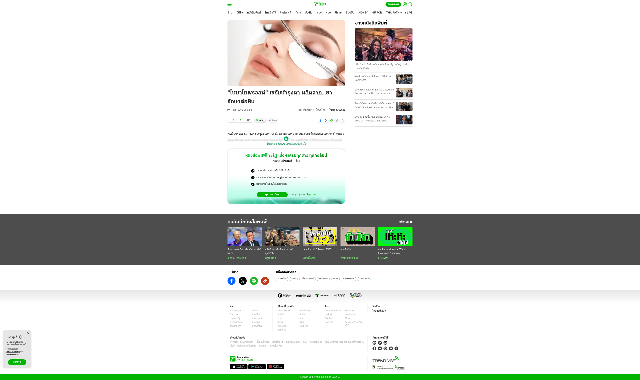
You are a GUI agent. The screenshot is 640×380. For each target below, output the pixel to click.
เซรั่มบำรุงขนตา (307, 279)
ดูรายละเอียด (272, 194)
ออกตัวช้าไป (346, 249)
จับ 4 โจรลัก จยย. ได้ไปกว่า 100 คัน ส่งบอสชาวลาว (373, 78)
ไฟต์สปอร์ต (350, 314)
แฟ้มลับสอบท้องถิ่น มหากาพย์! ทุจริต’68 (279, 251)
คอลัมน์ (281, 314)
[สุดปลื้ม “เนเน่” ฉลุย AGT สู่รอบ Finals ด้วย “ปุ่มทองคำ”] (395, 236)
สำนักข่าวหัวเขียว (349, 258)
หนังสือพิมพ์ (305, 110)
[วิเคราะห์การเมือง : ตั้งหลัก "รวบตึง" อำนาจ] (245, 236)
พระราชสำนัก (236, 311)
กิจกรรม (234, 342)
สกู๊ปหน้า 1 (270, 258)
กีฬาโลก (328, 318)
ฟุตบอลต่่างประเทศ (333, 311)
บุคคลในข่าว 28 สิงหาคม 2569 (317, 249)
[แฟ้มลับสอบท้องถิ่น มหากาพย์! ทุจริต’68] (282, 236)
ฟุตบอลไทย (350, 311)
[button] (320, 120)
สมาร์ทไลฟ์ (282, 279)
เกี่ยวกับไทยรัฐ (262, 342)
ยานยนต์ (256, 322)
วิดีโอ (302, 322)
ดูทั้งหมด (404, 222)
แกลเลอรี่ (329, 322)
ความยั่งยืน (257, 326)
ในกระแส (234, 314)
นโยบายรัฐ (235, 318)
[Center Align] (28, 333)
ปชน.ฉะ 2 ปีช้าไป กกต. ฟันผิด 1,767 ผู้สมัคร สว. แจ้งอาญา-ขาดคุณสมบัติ (372, 119)
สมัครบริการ (393, 4)
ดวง (280, 318)
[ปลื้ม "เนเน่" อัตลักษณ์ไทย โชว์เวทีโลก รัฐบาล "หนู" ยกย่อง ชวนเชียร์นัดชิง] (383, 44)
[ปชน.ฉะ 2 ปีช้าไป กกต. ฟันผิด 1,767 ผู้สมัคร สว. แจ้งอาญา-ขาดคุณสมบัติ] (404, 119)
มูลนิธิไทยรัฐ (277, 342)
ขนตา (294, 279)
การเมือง (256, 314)
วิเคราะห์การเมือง (237, 258)
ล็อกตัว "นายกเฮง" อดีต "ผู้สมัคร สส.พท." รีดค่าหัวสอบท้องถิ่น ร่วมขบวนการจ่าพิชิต (374, 105)
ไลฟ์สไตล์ (321, 110)
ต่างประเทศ (257, 318)
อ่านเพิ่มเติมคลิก (13, 350)
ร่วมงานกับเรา (246, 342)
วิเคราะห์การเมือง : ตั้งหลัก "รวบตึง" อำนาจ (244, 251)
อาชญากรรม (236, 322)
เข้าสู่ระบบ (311, 194)
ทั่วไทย (255, 311)
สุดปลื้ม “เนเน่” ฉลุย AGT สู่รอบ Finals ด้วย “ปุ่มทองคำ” (392, 251)
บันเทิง (302, 314)
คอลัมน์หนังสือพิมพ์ (247, 222)
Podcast (282, 326)
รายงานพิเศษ (284, 311)
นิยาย (280, 322)
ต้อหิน (335, 279)
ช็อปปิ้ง (376, 306)
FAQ (305, 342)
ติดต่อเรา (262, 346)
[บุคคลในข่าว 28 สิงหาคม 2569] (320, 236)
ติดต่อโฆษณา (276, 346)
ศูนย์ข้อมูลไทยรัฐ (293, 342)
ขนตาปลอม (364, 279)
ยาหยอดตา (323, 279)
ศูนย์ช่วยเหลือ (316, 342)
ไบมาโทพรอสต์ (348, 279)
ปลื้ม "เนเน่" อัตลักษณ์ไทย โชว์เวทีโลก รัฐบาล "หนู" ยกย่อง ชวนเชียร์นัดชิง (382, 66)
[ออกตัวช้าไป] (357, 236)
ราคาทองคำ (235, 326)
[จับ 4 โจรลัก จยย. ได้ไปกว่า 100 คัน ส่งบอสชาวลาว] (404, 79)
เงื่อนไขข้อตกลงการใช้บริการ (243, 346)
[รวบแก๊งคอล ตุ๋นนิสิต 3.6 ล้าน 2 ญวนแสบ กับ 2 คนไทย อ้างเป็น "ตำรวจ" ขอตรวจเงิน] (404, 92)
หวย (302, 318)
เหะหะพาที (383, 258)
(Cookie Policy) (12, 354)
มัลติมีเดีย (282, 330)
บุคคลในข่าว (309, 258)
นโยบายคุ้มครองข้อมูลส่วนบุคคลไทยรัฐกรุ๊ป (344, 342)
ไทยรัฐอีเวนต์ (379, 311)
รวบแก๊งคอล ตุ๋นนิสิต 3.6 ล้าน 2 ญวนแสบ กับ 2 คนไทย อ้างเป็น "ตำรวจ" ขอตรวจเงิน (374, 92)
